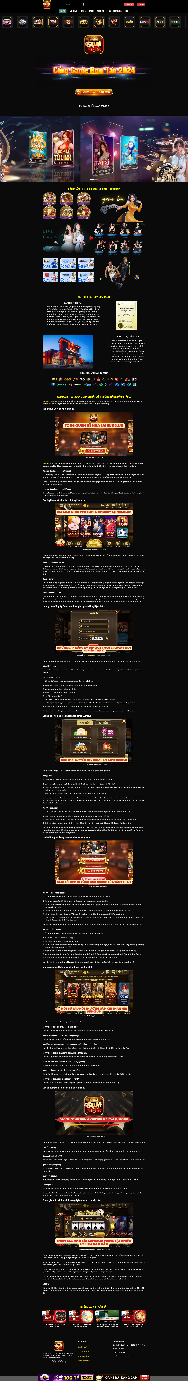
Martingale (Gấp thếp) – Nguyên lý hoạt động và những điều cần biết (73, 1325)
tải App (86, 886)
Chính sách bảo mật (84, 1356)
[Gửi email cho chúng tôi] (64, 1361)
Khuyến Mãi (117, 11)
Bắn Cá (84, 11)
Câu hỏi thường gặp (84, 1352)
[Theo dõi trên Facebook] (53, 1361)
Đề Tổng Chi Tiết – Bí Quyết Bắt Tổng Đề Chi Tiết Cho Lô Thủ (47, 1325)
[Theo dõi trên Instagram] (57, 1361)
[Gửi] (81, 4)
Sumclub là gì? (82, 1347)
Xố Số (109, 11)
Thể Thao (100, 11)
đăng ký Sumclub (88, 655)
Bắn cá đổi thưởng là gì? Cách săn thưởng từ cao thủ (126, 1325)
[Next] (181, 148)
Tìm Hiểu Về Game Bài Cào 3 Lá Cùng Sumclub (100, 1325)
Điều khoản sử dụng (84, 1361)
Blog (126, 11)
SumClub (62, 11)
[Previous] (6, 148)
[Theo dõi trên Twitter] (60, 1361)
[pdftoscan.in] (52, 4)
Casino (91, 11)
